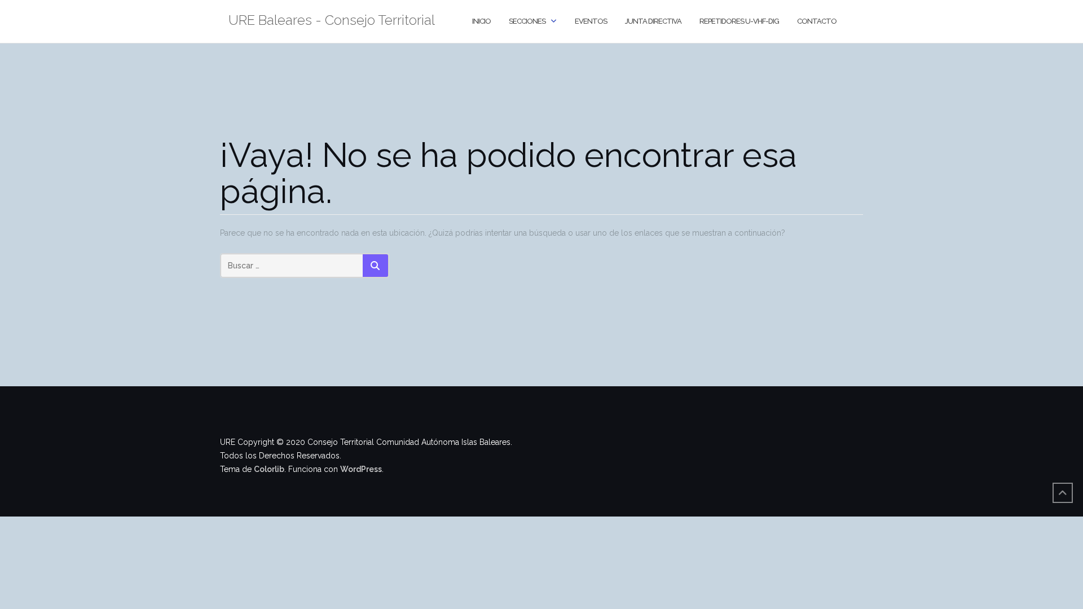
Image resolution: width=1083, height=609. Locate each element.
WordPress (361, 469)
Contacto (817, 21)
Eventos (591, 21)
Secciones (527, 21)
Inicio (481, 21)
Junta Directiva (653, 21)
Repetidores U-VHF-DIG (739, 21)
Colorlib (269, 469)
